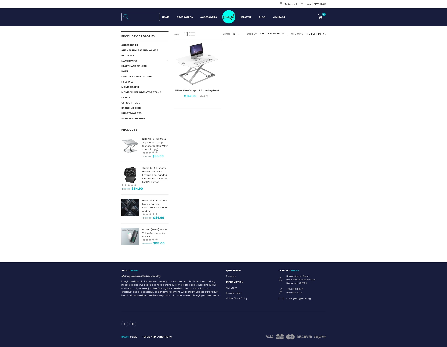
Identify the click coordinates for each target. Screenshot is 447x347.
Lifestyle (245, 17)
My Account (290, 4)
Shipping (231, 276)
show (226, 34)
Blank (228, 17)
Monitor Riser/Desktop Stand (141, 92)
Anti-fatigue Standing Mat (139, 50)
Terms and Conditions (157, 336)
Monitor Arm (130, 87)
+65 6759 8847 (294, 289)
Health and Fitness (134, 66)
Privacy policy (234, 293)
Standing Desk (131, 108)
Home (165, 17)
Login (307, 4)
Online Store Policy (236, 298)
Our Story (231, 287)
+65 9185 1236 (294, 292)
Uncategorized (131, 113)
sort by (252, 34)
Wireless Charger (133, 118)
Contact (279, 17)
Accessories (208, 17)
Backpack (128, 55)
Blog (262, 17)
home (124, 71)
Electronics (185, 17)
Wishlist (321, 4)
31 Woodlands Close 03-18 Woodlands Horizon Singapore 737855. (301, 279)
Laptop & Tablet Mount (136, 76)
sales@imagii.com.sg (298, 298)
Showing (297, 34)
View (177, 34)
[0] (320, 17)
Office (125, 97)
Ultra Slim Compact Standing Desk (197, 90)
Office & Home (130, 102)
